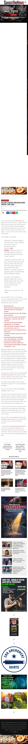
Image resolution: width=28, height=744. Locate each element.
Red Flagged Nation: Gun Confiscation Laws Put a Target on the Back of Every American (20, 490)
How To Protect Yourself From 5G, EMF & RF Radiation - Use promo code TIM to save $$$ (15, 318)
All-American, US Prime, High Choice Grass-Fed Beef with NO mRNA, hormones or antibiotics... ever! (15, 344)
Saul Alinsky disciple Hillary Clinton (17, 426)
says (10, 383)
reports (14, 237)
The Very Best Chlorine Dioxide (12, 341)
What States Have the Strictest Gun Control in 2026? (13, 18)
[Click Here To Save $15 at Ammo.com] (14, 627)
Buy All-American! (9, 306)
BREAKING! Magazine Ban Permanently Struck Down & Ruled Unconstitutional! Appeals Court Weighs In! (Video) (20, 472)
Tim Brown (5, 206)
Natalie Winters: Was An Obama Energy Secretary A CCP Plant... (19, 552)
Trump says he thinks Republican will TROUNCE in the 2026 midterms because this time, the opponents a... (19, 544)
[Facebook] (11, 732)
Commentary (13, 14)
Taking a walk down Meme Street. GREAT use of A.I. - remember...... (19, 560)
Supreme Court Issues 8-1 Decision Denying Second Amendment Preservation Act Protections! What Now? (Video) (7, 472)
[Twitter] (15, 732)
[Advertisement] (14, 171)
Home (2, 196)
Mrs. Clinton (8, 249)
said (19, 374)
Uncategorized (8, 196)
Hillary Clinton (18, 220)
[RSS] (13, 732)
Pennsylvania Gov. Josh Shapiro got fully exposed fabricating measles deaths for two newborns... (19, 568)
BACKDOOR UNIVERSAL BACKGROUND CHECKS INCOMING (5, 489)
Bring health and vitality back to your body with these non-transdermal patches (14, 309)
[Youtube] (17, 732)
